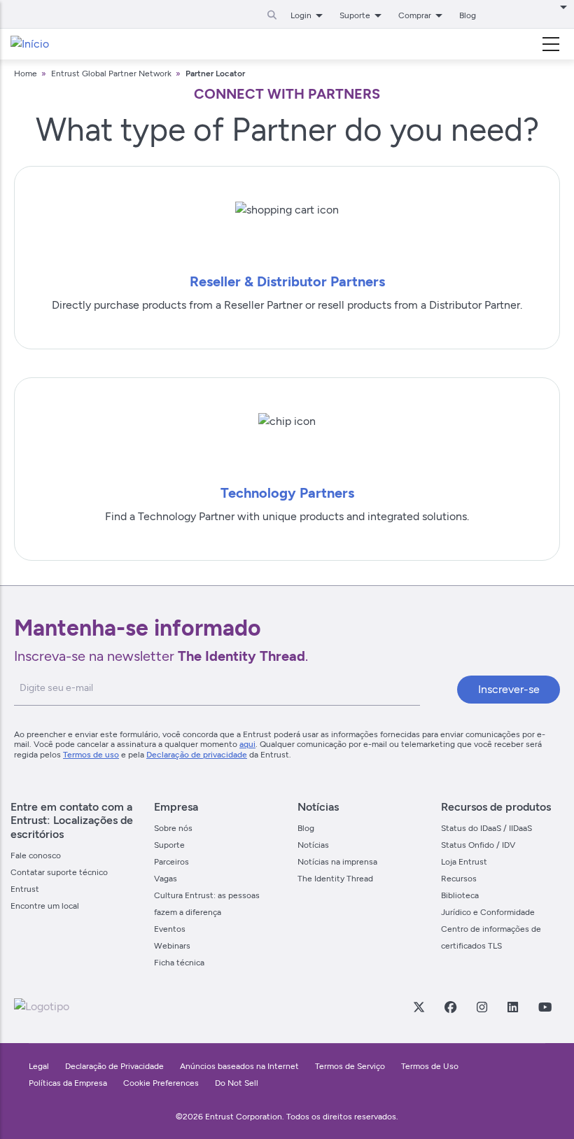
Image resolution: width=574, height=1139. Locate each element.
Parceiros (171, 862)
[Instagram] (481, 1006)
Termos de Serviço (350, 1066)
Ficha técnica (179, 962)
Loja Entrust (464, 862)
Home (25, 73)
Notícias (313, 845)
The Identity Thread (335, 878)
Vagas (165, 878)
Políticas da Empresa (69, 1083)
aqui (247, 744)
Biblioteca (460, 895)
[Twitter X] (418, 1006)
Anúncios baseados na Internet (239, 1066)
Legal (39, 1066)
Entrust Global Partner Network (111, 73)
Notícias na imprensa (337, 862)
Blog (467, 15)
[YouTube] (544, 1006)
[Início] (29, 44)
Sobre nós (173, 828)
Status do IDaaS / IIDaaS (486, 828)
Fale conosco (35, 855)
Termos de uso (91, 755)
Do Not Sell (236, 1083)
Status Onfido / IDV (478, 845)
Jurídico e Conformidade (488, 912)
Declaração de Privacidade (114, 1066)
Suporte (169, 845)
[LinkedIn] (512, 1006)
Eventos (170, 929)
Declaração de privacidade (196, 755)
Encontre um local (44, 906)
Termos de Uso (429, 1066)
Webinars (172, 946)
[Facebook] (450, 1006)
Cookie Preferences (161, 1083)
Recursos (459, 878)
